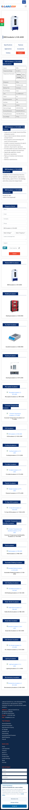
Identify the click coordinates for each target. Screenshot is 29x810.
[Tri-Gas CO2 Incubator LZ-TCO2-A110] (14, 507)
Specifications (8, 45)
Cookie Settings (6, 758)
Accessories (20, 49)
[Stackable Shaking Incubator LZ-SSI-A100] (14, 568)
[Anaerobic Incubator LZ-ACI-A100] (14, 626)
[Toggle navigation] (25, 6)
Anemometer (5, 733)
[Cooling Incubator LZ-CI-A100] (14, 450)
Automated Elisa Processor (9, 735)
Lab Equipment (6, 748)
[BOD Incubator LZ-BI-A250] (14, 274)
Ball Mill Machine (6, 737)
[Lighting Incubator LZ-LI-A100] (14, 664)
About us (4, 752)
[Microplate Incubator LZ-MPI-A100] (14, 392)
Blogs (3, 760)
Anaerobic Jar (5, 731)
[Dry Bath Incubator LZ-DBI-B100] (14, 336)
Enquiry (20, 53)
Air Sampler (5, 729)
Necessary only (14, 798)
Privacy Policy (5, 756)
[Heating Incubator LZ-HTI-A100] (14, 367)
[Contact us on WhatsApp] (2, 24)
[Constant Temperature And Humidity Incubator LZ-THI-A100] (14, 529)
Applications (8, 49)
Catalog (8, 53)
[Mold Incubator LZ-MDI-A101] (14, 550)
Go (24, 2)
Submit (15, 253)
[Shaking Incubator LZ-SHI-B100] (14, 305)
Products (4, 750)
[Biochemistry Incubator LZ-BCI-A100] (14, 683)
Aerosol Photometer (7, 725)
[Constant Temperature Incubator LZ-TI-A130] (14, 413)
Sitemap (4, 762)
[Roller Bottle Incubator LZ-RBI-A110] (14, 607)
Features (20, 45)
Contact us (4, 754)
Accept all (14, 806)
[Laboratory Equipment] (8, 6)
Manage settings (14, 802)
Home (3, 746)
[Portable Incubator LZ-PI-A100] (14, 469)
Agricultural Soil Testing (8, 727)
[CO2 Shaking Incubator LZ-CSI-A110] (14, 588)
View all (4, 739)
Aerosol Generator (6, 723)
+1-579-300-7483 (11, 715)
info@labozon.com (10, 717)
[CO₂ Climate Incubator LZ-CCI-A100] (14, 645)
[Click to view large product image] (14, 23)
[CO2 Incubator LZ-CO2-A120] (14, 432)
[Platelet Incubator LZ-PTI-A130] (14, 488)
